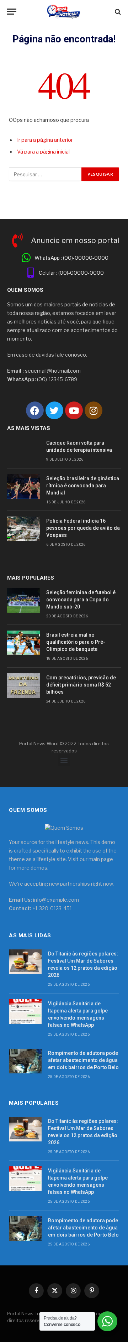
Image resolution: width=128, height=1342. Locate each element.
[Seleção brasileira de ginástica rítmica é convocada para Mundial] (23, 486)
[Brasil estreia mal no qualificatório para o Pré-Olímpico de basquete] (23, 643)
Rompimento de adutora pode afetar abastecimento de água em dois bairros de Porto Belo (83, 1060)
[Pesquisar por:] (45, 174)
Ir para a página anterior (45, 140)
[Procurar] (117, 12)
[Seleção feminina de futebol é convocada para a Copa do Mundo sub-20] (23, 600)
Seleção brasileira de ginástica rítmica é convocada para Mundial (82, 486)
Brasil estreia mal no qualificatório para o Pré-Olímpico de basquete (75, 642)
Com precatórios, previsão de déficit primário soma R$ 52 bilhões (81, 685)
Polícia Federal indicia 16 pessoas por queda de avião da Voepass (83, 528)
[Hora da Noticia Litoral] (64, 11)
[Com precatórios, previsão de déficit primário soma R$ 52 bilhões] (23, 685)
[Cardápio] (11, 12)
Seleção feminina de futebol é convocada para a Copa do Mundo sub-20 (81, 600)
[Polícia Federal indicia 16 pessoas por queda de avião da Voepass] (23, 529)
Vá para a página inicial (43, 152)
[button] (64, 760)
